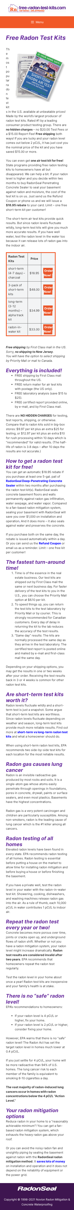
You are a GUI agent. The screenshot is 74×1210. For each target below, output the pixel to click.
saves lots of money (51, 1161)
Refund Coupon (50, 543)
